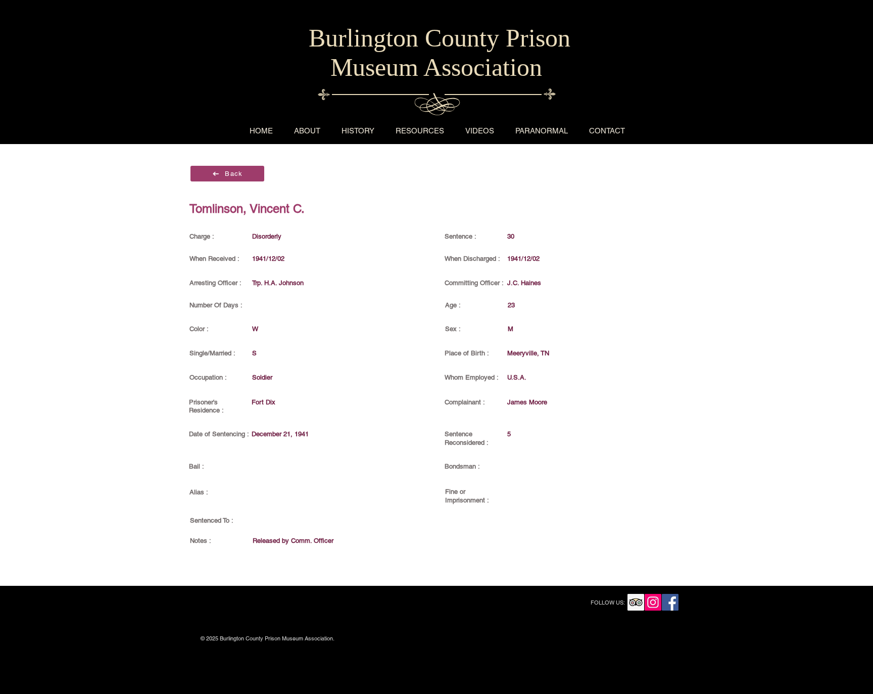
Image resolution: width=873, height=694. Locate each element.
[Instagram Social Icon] (653, 602)
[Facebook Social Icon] (670, 602)
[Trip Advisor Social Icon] (635, 602)
